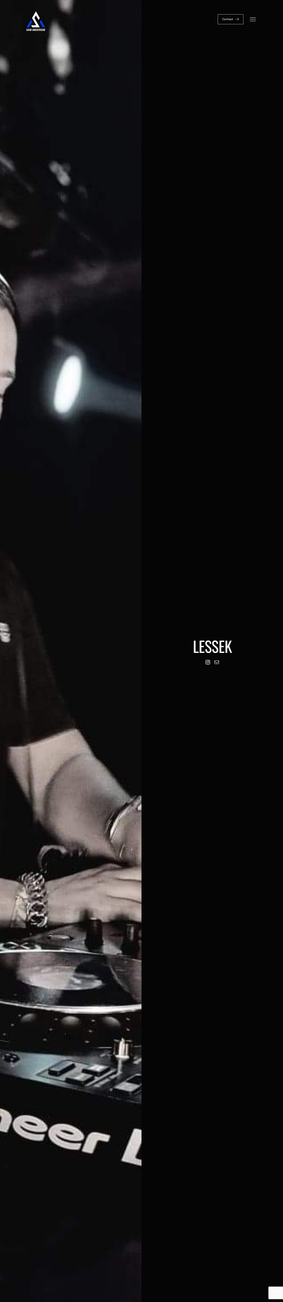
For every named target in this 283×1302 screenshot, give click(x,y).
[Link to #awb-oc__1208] (253, 19)
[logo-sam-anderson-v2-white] (35, 12)
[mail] (216, 662)
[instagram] (208, 662)
